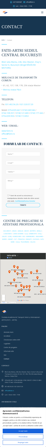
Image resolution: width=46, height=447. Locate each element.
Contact (6, 359)
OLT (15, 239)
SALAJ (17, 242)
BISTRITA (33, 231)
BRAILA (39, 231)
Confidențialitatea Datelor (25, 201)
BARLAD (20, 231)
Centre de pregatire (10, 347)
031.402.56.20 (11, 104)
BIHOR (26, 231)
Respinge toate (23, 442)
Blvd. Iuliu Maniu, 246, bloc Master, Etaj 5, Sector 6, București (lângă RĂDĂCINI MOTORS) (21, 65)
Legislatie (7, 344)
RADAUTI (29, 239)
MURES (4, 239)
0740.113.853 (22, 116)
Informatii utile (9, 351)
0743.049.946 (28, 110)
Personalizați (23, 437)
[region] (23, 427)
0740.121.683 (22, 113)
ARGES (14, 231)
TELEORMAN (25, 242)
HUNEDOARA (17, 236)
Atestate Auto (8, 332)
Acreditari (7, 336)
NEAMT (10, 239)
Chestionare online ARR (12, 340)
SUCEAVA (36, 239)
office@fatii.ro (8, 133)
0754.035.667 (14, 110)
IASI (24, 236)
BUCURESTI (7, 231)
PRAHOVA (21, 239)
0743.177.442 (36, 113)
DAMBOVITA (33, 234)
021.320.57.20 (26, 104)
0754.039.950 (8, 116)
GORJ (9, 236)
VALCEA (32, 242)
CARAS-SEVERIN (18, 234)
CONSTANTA (8, 234)
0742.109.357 (8, 113)
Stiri (5, 355)
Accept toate (23, 431)
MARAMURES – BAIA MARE (34, 236)
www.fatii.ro (7, 130)
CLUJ (26, 234)
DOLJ (39, 234)
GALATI (4, 236)
